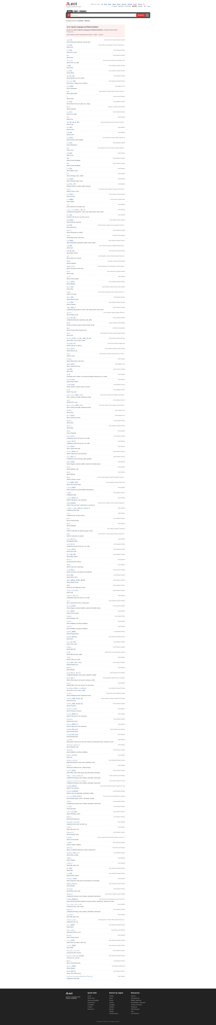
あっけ (68, 106)
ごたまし (69, 827)
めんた (68, 328)
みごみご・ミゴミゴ (72, 760)
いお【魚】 (70, 45)
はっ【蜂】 (70, 868)
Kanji (75, 11)
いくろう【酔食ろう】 (72, 497)
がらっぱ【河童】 (71, 605)
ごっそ (68, 276)
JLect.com (70, 31)
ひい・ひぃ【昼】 (71, 81)
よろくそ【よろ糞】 (72, 811)
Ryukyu (140, 4)
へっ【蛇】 (70, 873)
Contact (90, 1007)
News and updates (93, 1000)
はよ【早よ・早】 (71, 184)
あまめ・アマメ (71, 266)
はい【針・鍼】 (71, 76)
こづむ (68, 657)
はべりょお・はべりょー (73, 744)
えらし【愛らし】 (71, 456)
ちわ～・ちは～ (71, 930)
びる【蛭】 (70, 132)
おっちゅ (69, 358)
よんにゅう (70, 719)
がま (68, 148)
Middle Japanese (136, 1000)
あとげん (69, 420)
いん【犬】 (70, 39)
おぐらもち (70, 888)
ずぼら (68, 585)
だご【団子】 (70, 137)
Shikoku (130, 4)
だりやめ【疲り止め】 (72, 734)
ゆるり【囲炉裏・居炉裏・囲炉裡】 (76, 580)
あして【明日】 (71, 415)
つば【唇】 (70, 369)
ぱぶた (68, 523)
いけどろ (69, 626)
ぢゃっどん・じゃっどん (73, 950)
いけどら (69, 621)
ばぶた (68, 431)
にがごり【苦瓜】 (71, 770)
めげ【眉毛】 (70, 220)
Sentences (82, 11)
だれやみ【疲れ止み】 (72, 729)
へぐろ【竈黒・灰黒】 (72, 482)
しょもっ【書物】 (71, 945)
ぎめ (68, 158)
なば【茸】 (70, 225)
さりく (68, 528)
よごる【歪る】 (71, 569)
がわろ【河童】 (71, 461)
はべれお (69, 616)
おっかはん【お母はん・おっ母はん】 (77, 688)
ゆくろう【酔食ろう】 (72, 724)
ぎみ (68, 163)
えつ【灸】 (70, 142)
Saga (148, 6)
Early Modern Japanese (138, 1002)
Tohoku (111, 996)
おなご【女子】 (71, 348)
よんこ (68, 400)
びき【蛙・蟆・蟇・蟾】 (73, 122)
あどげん (69, 410)
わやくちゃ (70, 847)
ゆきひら (69, 816)
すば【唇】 (70, 245)
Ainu (132, 1011)
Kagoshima (121, 6)
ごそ (68, 173)
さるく (68, 533)
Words (69, 11)
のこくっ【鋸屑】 (71, 966)
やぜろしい (70, 909)
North (105, 4)
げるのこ (69, 858)
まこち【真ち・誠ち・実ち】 (74, 662)
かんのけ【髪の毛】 (72, 636)
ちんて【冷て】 (71, 436)
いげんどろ (70, 750)
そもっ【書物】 (71, 924)
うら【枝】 (70, 101)
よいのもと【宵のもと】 (73, 852)
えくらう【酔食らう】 (72, 451)
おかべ (68, 333)
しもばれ (69, 842)
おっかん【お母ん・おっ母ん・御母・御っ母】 (79, 338)
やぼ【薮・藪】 (71, 250)
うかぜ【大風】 (71, 384)
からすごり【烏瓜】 (72, 878)
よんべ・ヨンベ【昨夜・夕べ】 (75, 395)
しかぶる (69, 837)
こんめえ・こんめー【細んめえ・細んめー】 (78, 508)
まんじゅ (69, 312)
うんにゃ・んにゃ (71, 919)
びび (68, 117)
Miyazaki (134, 6)
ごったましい (70, 914)
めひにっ (69, 960)
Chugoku (124, 4)
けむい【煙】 (70, 297)
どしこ (68, 600)
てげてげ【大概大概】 (72, 791)
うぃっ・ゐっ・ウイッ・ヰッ (74, 904)
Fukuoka (115, 6)
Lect (71, 3)
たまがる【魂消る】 (72, 786)
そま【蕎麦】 (70, 240)
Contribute (91, 1004)
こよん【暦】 (70, 302)
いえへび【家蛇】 (71, 487)
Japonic (133, 996)
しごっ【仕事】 (71, 940)
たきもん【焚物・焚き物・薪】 (75, 698)
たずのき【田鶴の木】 (72, 899)
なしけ (68, 683)
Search (140, 15)
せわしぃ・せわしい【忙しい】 (75, 775)
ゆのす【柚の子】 (71, 971)
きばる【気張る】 (71, 503)
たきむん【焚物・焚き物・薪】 (75, 703)
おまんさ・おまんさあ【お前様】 (75, 955)
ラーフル (69, 693)
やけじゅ (69, 559)
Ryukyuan (134, 1007)
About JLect (91, 998)
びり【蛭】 (70, 127)
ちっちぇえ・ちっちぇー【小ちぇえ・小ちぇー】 (80, 976)
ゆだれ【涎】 (70, 575)
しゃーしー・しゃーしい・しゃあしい (77, 780)
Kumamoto (128, 6)
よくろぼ (69, 806)
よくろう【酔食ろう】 (72, 714)
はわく (68, 477)
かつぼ (68, 652)
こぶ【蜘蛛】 (70, 199)
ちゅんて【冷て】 (71, 441)
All (102, 4)
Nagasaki (140, 6)
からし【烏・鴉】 (71, 641)
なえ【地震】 (70, 86)
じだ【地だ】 (70, 194)
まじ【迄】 (70, 214)
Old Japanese (135, 998)
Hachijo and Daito (136, 1004)
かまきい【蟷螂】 (71, 631)
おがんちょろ (70, 832)
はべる (68, 472)
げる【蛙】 (70, 153)
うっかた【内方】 (71, 549)
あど (68, 55)
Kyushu (135, 5)
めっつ (68, 518)
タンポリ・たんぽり (72, 708)
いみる (68, 292)
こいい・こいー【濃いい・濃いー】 (76, 209)
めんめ (68, 322)
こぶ (68, 204)
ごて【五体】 (70, 178)
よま (68, 256)
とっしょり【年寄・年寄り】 (74, 796)
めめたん (69, 667)
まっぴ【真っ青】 (71, 317)
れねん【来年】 (71, 364)
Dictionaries (91, 1002)
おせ (68, 91)
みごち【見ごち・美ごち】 (74, 672)
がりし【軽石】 (71, 611)
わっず (68, 389)
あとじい (69, 425)
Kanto (109, 4)
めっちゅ (69, 935)
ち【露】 (69, 65)
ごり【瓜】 (70, 168)
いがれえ (69, 492)
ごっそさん (70, 739)
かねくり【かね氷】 (72, 755)
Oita (145, 6)
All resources (135, 1013)
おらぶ (68, 353)
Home (89, 996)
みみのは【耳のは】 (72, 883)
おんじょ (69, 230)
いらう (68, 189)
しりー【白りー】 (71, 539)
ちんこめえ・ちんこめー (73, 822)
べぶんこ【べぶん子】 (72, 590)
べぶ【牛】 (70, 112)
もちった (69, 765)
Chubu (114, 4)
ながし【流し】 (71, 677)
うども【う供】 (71, 379)
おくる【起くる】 (71, 343)
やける (68, 564)
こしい (68, 513)
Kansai (118, 4)
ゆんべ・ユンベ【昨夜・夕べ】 (75, 405)
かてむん (69, 647)
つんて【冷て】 (71, 544)
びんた (68, 271)
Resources (91, 1009)
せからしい (70, 894)
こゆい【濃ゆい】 (71, 307)
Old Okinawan (135, 1009)
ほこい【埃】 (70, 286)
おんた (68, 235)
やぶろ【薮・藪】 (71, 554)
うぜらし (69, 801)
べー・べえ (70, 60)
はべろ (68, 467)
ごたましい (70, 863)
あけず (68, 261)
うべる (68, 374)
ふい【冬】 (70, 70)
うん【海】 (70, 50)
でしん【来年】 (71, 446)
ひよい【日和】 (71, 281)
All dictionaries (113, 1013)
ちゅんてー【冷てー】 (72, 595)
